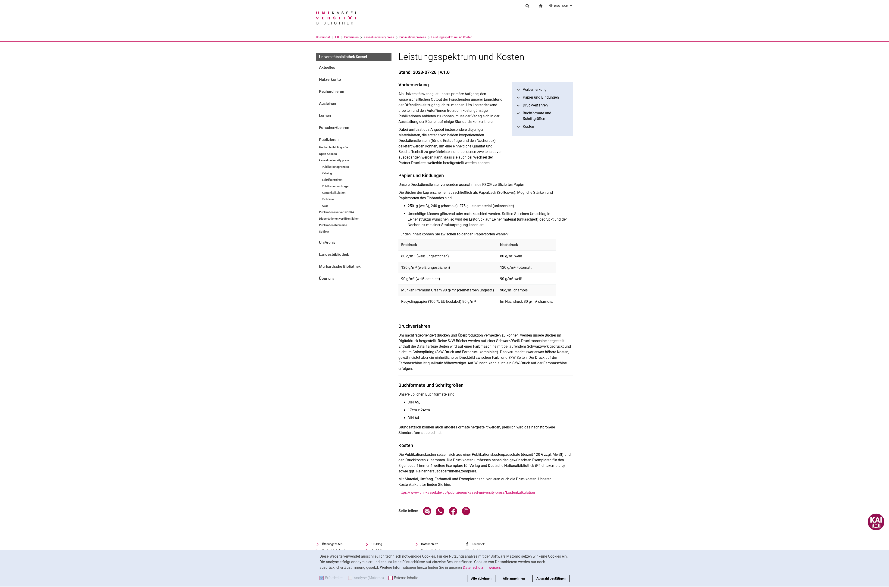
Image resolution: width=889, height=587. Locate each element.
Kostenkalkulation (333, 192)
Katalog (327, 173)
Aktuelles (327, 67)
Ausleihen (327, 103)
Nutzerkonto (330, 79)
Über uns (327, 278)
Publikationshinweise (333, 225)
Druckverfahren (535, 105)
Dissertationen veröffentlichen (339, 218)
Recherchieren (331, 91)
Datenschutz (429, 544)
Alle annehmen (514, 578)
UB (337, 37)
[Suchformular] (527, 5)
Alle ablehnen (481, 578)
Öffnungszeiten (332, 544)
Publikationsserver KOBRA (336, 212)
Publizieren (351, 37)
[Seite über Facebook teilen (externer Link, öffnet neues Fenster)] (453, 514)
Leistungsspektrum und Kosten (451, 37)
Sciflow (324, 231)
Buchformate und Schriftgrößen (537, 116)
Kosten (528, 126)
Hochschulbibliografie (333, 147)
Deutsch (563, 5)
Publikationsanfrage (335, 186)
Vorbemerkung (535, 89)
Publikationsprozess (412, 37)
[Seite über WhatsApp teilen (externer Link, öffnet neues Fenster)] (440, 514)
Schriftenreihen (332, 179)
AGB (325, 205)
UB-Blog (377, 544)
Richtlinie (328, 199)
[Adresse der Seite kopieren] (466, 514)
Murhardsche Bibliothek (340, 266)
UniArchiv (327, 242)
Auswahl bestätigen (551, 578)
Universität (323, 37)
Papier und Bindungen (541, 97)
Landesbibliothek (334, 254)
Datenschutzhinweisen (481, 567)
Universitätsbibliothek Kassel (343, 57)
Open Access (328, 154)
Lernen (325, 115)
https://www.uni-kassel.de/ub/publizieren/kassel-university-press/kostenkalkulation (466, 492)
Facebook (478, 544)
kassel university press (379, 37)
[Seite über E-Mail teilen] (427, 514)
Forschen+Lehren (334, 127)
